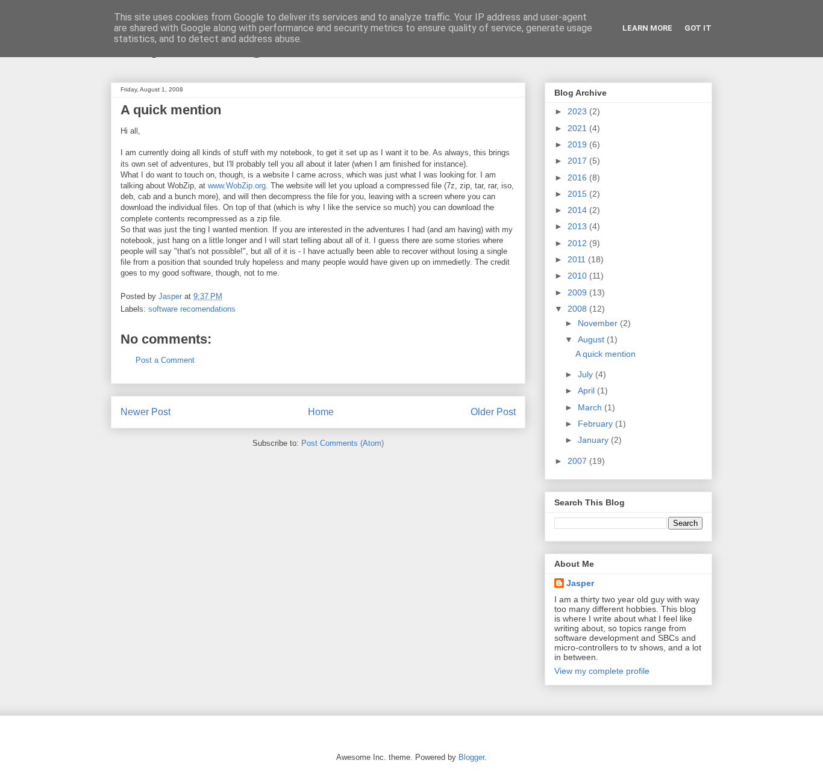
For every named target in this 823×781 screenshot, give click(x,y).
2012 (578, 243)
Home (321, 412)
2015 (578, 194)
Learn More (647, 27)
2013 (578, 226)
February (596, 423)
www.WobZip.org (237, 185)
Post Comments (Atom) (342, 443)
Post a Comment (165, 360)
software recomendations (192, 308)
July (586, 374)
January (594, 440)
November (599, 323)
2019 (578, 144)
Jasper (580, 583)
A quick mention (605, 354)
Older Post (493, 412)
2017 (578, 160)
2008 (578, 308)
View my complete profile (601, 671)
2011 (578, 259)
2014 (578, 210)
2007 (578, 461)
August (592, 339)
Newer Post (145, 412)
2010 (578, 275)
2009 (578, 292)
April (587, 390)
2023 (578, 111)
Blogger (471, 757)
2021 (578, 128)
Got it (698, 27)
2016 (578, 177)
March (591, 407)
